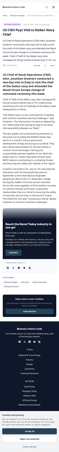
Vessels (29, 364)
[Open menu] (53, 7)
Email (52, 65)
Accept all (29, 431)
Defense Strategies (17, 15)
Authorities (25, 282)
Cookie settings (29, 446)
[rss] (30, 268)
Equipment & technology (29, 355)
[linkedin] (19, 268)
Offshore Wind (29, 395)
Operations (29, 369)
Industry (29, 359)
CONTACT (13, 252)
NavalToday (29, 386)
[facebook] (8, 268)
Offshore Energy (29, 400)
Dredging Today (29, 391)
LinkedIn (36, 65)
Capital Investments (39, 282)
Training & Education (11, 286)
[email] (24, 268)
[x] (13, 268)
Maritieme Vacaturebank (29, 405)
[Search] (47, 7)
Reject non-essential (29, 439)
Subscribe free (29, 311)
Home (5, 15)
